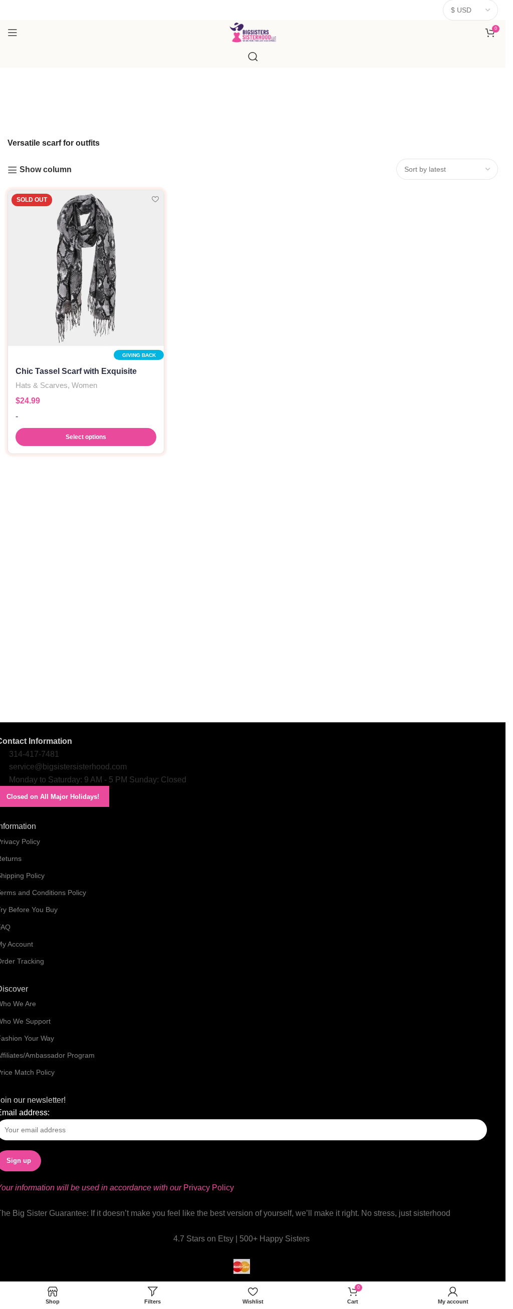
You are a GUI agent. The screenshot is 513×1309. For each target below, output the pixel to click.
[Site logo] (252, 32)
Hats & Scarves (42, 385)
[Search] (253, 57)
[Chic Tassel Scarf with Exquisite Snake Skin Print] (86, 268)
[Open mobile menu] (13, 33)
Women (84, 385)
